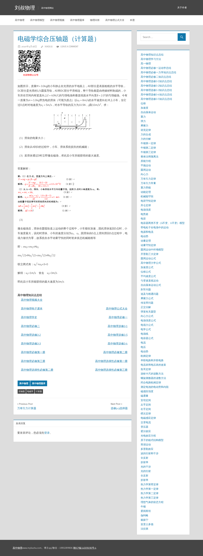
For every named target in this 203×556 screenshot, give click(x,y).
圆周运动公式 (148, 258)
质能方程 (146, 160)
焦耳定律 (146, 369)
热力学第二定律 (149, 493)
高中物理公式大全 (114, 20)
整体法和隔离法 (149, 156)
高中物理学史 (29, 317)
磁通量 (144, 395)
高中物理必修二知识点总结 (156, 76)
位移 (143, 103)
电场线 (144, 333)
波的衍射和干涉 (149, 453)
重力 (143, 116)
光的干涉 (146, 466)
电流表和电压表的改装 (153, 364)
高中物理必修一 (118, 317)
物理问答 (95, 20)
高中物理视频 (57, 20)
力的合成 (146, 134)
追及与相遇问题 (149, 293)
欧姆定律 (146, 355)
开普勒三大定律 (149, 254)
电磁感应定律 (148, 417)
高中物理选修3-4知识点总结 (156, 94)
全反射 (144, 457)
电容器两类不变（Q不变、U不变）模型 (163, 223)
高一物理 (146, 63)
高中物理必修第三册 (33, 361)
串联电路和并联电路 (152, 360)
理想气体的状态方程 (152, 502)
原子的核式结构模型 (152, 440)
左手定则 (146, 404)
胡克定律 (146, 129)
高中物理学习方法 (151, 59)
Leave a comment (69, 46)
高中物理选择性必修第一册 (111, 361)
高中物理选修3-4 (118, 343)
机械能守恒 (147, 196)
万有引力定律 (148, 178)
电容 (143, 218)
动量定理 (146, 240)
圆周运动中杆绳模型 (152, 249)
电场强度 (146, 209)
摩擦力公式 (147, 298)
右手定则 (146, 409)
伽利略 (144, 515)
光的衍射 (146, 471)
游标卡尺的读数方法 (152, 373)
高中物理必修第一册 (33, 352)
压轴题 (22, 391)
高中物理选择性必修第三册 (111, 369)
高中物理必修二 (30, 326)
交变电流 (146, 422)
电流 (143, 342)
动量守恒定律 (148, 245)
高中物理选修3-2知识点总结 (156, 85)
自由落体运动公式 (151, 285)
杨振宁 (144, 519)
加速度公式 (147, 267)
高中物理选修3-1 (118, 326)
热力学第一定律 (149, 488)
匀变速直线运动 (149, 280)
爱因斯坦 (146, 510)
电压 (143, 347)
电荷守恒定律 (148, 200)
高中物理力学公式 (151, 262)
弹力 (143, 121)
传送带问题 (147, 302)
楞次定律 (146, 413)
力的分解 (146, 138)
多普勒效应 (147, 448)
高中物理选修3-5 (118, 334)
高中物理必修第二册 (115, 352)
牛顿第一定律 (148, 143)
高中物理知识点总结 (152, 54)
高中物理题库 (77, 20)
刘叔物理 (25, 8)
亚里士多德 (147, 524)
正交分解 (146, 307)
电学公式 (146, 329)
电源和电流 (147, 231)
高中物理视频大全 (32, 299)
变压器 (144, 426)
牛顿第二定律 (148, 147)
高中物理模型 (37, 20)
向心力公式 (147, 316)
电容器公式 (147, 338)
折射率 (144, 462)
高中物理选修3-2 (31, 334)
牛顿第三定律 (148, 152)
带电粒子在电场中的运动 (155, 227)
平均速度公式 (148, 276)
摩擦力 (144, 125)
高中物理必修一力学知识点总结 (158, 72)
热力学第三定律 (149, 497)
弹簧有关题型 (148, 311)
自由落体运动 (148, 112)
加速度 (144, 107)
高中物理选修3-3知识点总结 (156, 90)
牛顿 (143, 506)
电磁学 (30, 391)
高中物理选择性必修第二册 (37, 369)
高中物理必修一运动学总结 (156, 67)
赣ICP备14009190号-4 (84, 547)
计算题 (39, 391)
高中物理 (19, 20)
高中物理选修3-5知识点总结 (156, 98)
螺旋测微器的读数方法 (153, 378)
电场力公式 (147, 324)
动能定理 (146, 192)
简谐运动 (146, 444)
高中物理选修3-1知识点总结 (156, 81)
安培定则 (146, 400)
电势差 (144, 214)
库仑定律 (146, 205)
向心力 (144, 174)
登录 (47, 432)
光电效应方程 (148, 435)
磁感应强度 (147, 391)
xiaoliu (48, 46)
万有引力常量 (148, 183)
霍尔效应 (146, 431)
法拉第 (144, 528)
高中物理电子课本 (32, 308)
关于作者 (182, 7)
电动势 (144, 236)
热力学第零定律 (149, 484)
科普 (132, 20)
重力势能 (146, 187)
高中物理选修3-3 (31, 343)
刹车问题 (146, 289)
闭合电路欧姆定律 (151, 382)
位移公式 (146, 271)
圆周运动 (146, 169)
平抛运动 (146, 165)
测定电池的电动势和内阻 (155, 386)
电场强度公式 (148, 320)
